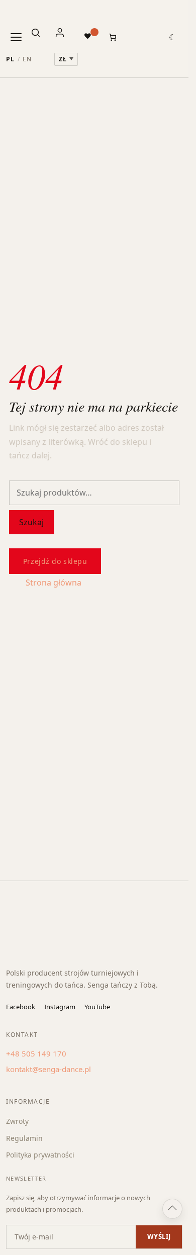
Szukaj (31, 522)
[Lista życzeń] (88, 35)
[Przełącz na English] (27, 59)
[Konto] (64, 37)
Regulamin (24, 1138)
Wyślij (159, 1236)
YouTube (97, 1006)
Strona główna (53, 582)
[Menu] (16, 37)
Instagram (59, 1006)
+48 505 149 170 (36, 1053)
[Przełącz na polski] (10, 59)
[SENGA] (24, 13)
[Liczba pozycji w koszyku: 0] (113, 37)
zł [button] (63, 59)
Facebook (20, 1006)
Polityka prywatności (40, 1155)
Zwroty (17, 1121)
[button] (172, 37)
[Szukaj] (40, 37)
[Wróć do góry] (172, 1209)
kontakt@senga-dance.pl (48, 1069)
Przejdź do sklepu (55, 561)
